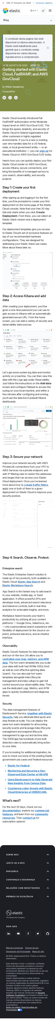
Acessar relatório (44, 3)
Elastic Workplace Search (17, 585)
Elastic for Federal (18, 765)
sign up (44, 150)
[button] (48, 47)
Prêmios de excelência (19, 896)
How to (35, 65)
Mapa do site (38, 951)
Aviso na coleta (13, 1007)
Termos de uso (32, 948)
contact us (29, 817)
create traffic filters (36, 484)
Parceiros (12, 871)
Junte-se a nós (15, 863)
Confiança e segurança (20, 880)
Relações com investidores (23, 888)
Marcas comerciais (14, 948)
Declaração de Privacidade (18, 951)
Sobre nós (12, 854)
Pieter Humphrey (15, 86)
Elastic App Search (29, 581)
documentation (11, 810)
